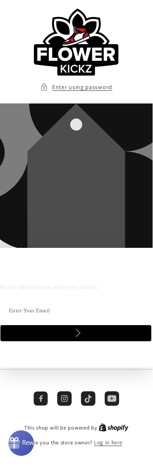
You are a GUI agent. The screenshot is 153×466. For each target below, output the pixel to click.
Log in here (108, 442)
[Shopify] (113, 427)
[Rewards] (21, 443)
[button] (76, 87)
